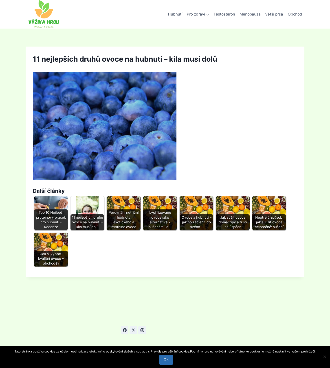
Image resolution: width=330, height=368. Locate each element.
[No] (324, 357)
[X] (133, 330)
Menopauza (250, 14)
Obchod (295, 14)
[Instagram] (142, 330)
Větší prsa (274, 14)
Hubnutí (175, 14)
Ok (166, 359)
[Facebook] (124, 330)
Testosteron (224, 14)
